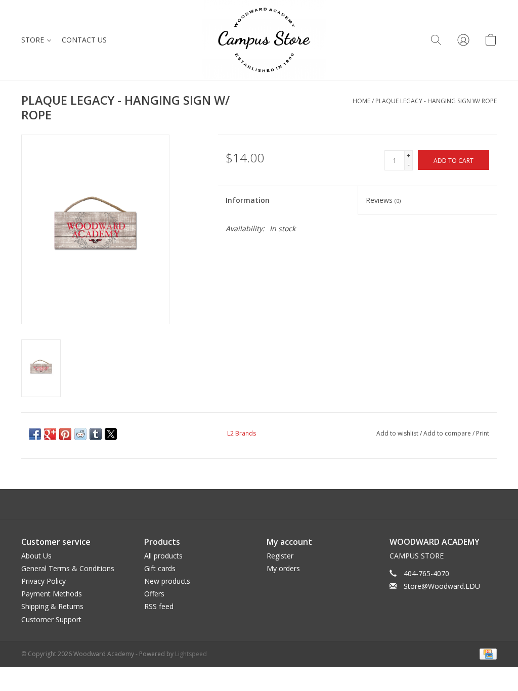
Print (482, 433)
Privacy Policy (43, 581)
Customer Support (51, 619)
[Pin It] (65, 434)
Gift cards (160, 568)
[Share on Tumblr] (96, 434)
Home (361, 101)
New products (167, 581)
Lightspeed (191, 654)
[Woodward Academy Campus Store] (264, 40)
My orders (283, 568)
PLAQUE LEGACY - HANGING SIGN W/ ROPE (436, 101)
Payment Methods (51, 593)
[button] (436, 40)
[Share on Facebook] (35, 434)
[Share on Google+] (50, 434)
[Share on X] (111, 434)
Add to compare (447, 433)
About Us (36, 555)
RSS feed (159, 606)
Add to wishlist (398, 433)
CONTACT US (84, 40)
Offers (154, 593)
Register (280, 555)
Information (248, 200)
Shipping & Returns (52, 606)
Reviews (383, 200)
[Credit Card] (486, 653)
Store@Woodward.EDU (442, 586)
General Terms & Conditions (67, 568)
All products (163, 555)
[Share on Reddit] (80, 434)
